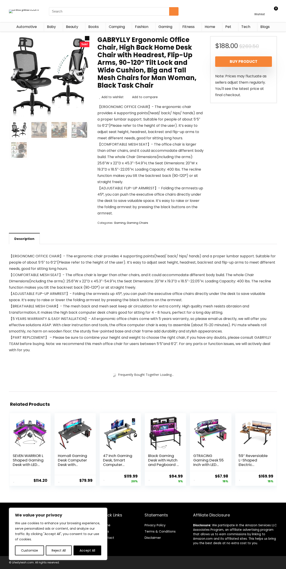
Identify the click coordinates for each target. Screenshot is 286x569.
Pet (228, 26)
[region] (58, 534)
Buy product (243, 61)
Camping (117, 26)
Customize (29, 550)
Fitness (188, 26)
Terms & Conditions (160, 531)
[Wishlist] (259, 9)
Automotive (26, 26)
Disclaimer (153, 537)
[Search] (174, 11)
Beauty (72, 26)
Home (210, 26)
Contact (107, 537)
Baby (51, 26)
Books (93, 26)
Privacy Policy (155, 525)
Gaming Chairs (137, 223)
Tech (245, 26)
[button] (87, 38)
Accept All (87, 550)
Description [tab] (24, 239)
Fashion (141, 26)
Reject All (59, 550)
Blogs (265, 26)
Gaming (165, 26)
